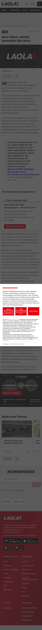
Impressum (6, 344)
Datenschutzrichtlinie (17, 344)
